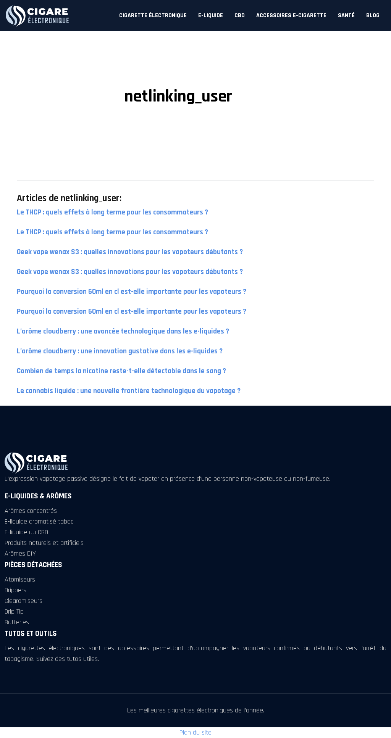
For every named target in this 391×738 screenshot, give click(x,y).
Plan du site (195, 732)
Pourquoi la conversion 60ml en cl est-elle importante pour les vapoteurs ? (131, 291)
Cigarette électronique (153, 15)
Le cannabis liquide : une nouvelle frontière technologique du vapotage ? (129, 391)
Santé (346, 15)
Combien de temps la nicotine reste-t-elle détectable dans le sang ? (121, 371)
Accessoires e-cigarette (291, 15)
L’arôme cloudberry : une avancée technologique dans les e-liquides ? (123, 331)
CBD (239, 15)
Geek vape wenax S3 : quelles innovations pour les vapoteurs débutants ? (130, 252)
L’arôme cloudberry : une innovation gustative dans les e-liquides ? (120, 351)
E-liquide (210, 15)
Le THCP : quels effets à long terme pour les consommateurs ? (112, 212)
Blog (373, 15)
